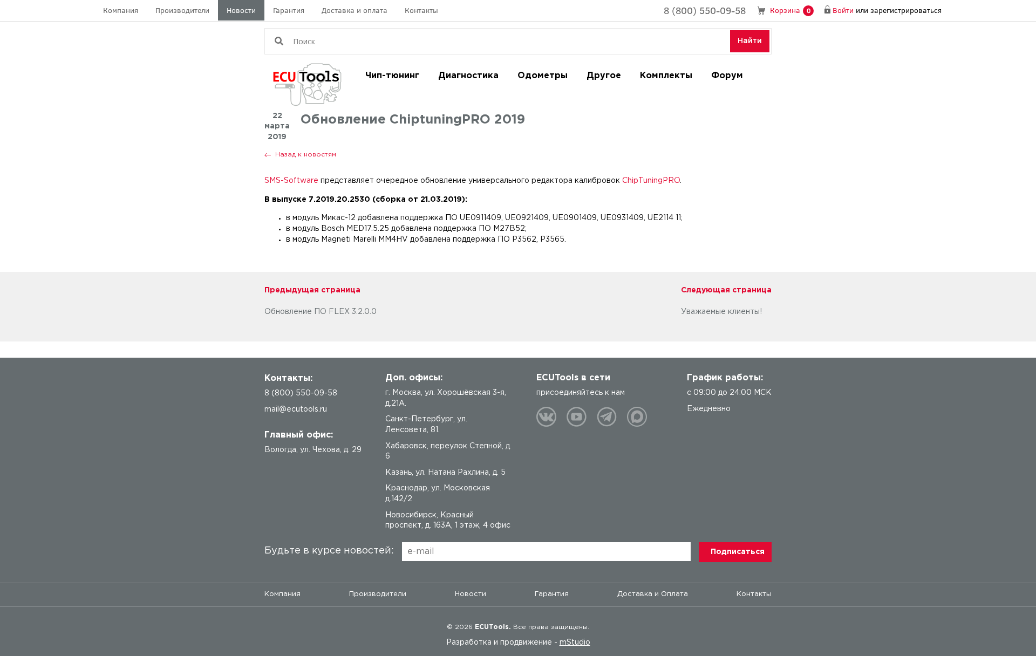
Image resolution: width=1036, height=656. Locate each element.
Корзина (790, 10)
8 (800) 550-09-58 (705, 10)
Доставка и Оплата (652, 594)
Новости (241, 10)
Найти (750, 41)
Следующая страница (726, 290)
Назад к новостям (305, 155)
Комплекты (666, 76)
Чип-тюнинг (392, 76)
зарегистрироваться (906, 10)
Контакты (421, 10)
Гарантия (288, 10)
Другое (604, 76)
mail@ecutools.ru (295, 409)
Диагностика (468, 76)
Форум (727, 76)
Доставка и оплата (354, 10)
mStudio (575, 642)
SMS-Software (291, 180)
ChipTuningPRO (651, 180)
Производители (182, 10)
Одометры (542, 76)
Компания (120, 10)
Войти (843, 10)
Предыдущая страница (312, 290)
